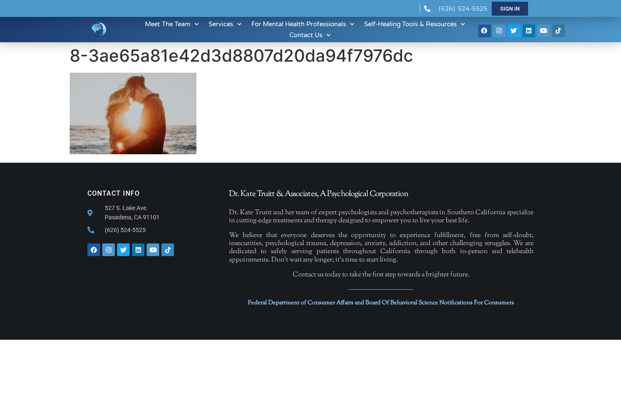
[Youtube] (543, 31)
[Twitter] (514, 31)
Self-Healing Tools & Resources (410, 24)
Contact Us (305, 35)
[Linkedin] (529, 31)
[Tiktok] (558, 31)
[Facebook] (484, 31)
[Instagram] (499, 31)
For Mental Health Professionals (298, 24)
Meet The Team (168, 24)
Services (221, 24)
